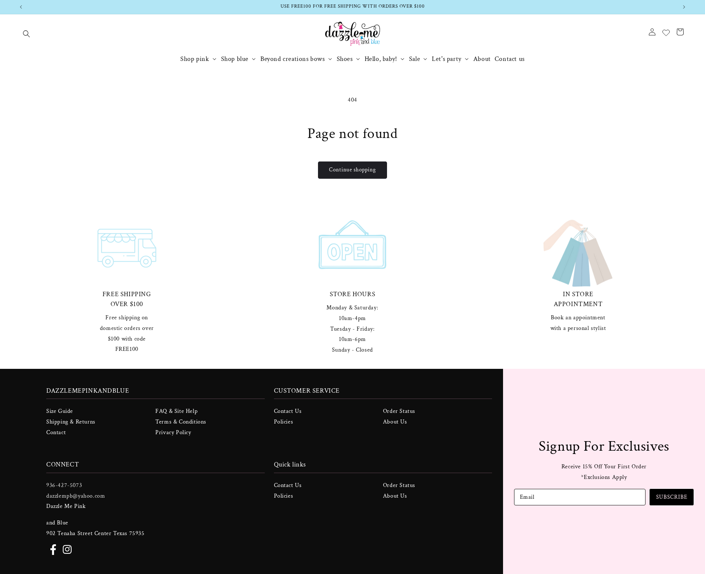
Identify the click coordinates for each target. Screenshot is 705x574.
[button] (26, 34)
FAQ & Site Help (176, 411)
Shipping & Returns (70, 422)
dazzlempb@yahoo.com (75, 495)
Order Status (399, 411)
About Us (395, 422)
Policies (283, 422)
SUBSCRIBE (671, 497)
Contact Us (288, 411)
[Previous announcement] (21, 7)
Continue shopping (352, 169)
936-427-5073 (64, 485)
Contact (56, 432)
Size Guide (59, 411)
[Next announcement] (684, 7)
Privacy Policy (173, 432)
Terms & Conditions (180, 422)
